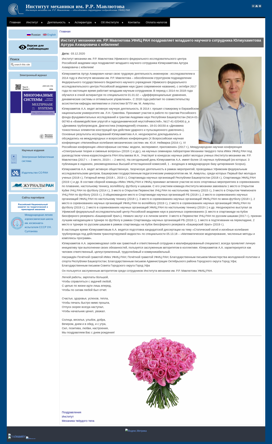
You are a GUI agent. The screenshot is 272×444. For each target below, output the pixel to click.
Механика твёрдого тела (78, 420)
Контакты (134, 22)
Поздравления (71, 412)
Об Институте (108, 24)
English (51, 34)
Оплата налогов (156, 22)
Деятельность (55, 24)
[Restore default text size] (256, 7)
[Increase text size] (260, 7)
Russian (36, 34)
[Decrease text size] (253, 7)
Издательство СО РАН (35, 172)
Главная (15, 22)
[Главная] (16, 14)
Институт (30, 24)
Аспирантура (82, 24)
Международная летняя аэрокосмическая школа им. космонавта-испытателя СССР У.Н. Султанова (39, 223)
